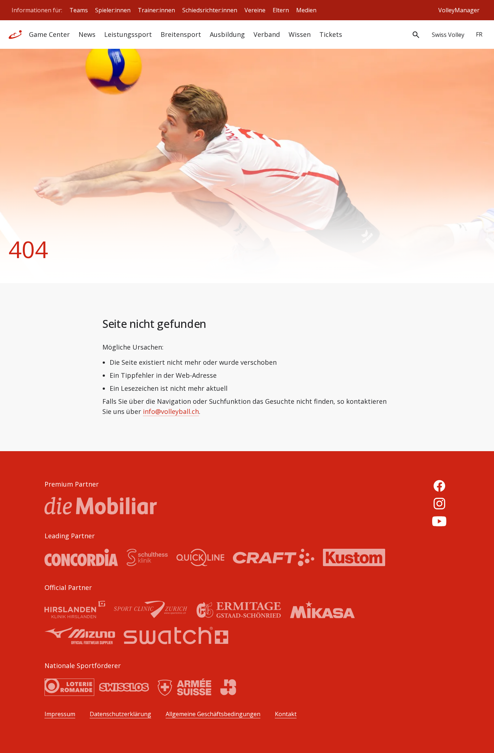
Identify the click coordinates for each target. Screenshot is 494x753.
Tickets (330, 34)
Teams (78, 10)
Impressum (59, 714)
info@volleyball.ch (171, 411)
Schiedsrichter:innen (209, 10)
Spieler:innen (113, 10)
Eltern (281, 10)
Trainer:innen (156, 10)
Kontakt (286, 714)
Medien (306, 10)
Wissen (300, 34)
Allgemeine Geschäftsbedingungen (213, 714)
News (86, 34)
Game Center (49, 34)
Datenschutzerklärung (120, 714)
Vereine (254, 10)
